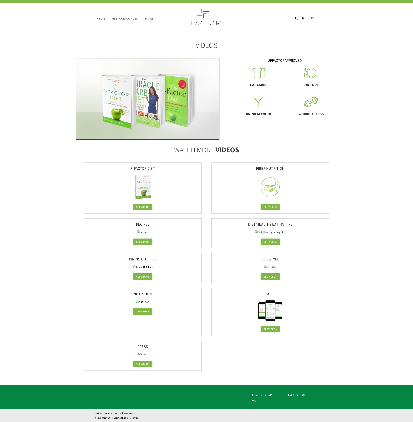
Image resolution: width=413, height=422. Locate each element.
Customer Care (262, 395)
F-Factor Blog (296, 395)
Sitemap (98, 413)
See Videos (142, 206)
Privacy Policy (129, 413)
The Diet (100, 18)
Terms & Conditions (113, 413)
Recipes (148, 18)
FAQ (254, 400)
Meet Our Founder (125, 18)
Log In (309, 18)
